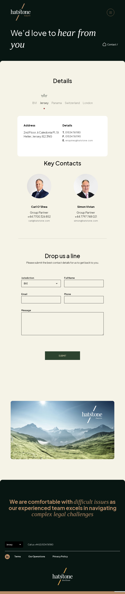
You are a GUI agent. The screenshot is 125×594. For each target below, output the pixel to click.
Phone (67, 294)
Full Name (69, 277)
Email (24, 294)
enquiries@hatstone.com (79, 140)
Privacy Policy (60, 556)
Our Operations (36, 556)
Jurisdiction (27, 277)
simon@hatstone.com (86, 220)
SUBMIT (62, 355)
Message (26, 310)
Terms (17, 556)
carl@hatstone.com (39, 220)
